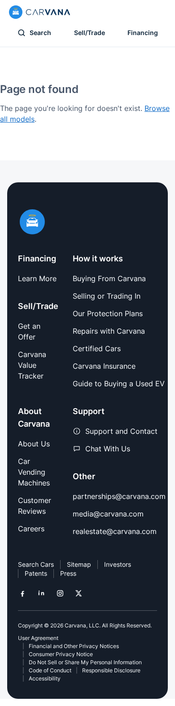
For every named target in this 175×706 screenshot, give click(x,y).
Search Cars (36, 564)
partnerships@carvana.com (119, 496)
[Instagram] (60, 593)
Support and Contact (121, 431)
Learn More (37, 278)
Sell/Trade (89, 32)
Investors (117, 564)
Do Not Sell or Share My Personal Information (85, 662)
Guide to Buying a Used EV (119, 383)
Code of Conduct (50, 670)
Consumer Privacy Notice (61, 654)
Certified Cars (97, 348)
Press (68, 573)
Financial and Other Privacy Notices (74, 646)
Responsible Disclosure (111, 670)
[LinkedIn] (41, 593)
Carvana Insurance (104, 366)
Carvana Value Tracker (32, 365)
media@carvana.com (108, 513)
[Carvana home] (39, 12)
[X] (78, 593)
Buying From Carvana (109, 278)
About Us (34, 443)
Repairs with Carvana (109, 331)
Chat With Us (107, 448)
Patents (36, 573)
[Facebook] (22, 593)
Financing (142, 32)
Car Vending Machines (34, 472)
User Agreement (38, 638)
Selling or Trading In (106, 295)
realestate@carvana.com (115, 531)
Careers (31, 528)
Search (40, 32)
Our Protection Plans (108, 313)
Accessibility (45, 678)
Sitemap (79, 564)
